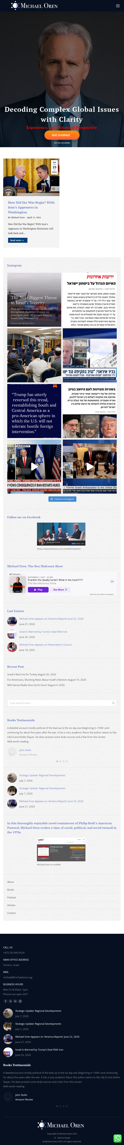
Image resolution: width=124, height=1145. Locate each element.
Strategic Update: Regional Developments (42, 775)
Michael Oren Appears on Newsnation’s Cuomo (45, 644)
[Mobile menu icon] (118, 6)
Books (10, 889)
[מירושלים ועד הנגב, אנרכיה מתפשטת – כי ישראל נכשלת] (90, 300)
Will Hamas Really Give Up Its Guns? (27, 685)
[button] (57, 761)
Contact (11, 913)
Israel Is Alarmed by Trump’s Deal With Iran (43, 631)
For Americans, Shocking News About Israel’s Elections (37, 679)
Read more (15, 240)
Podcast (11, 897)
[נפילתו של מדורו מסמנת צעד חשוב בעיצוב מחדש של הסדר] (90, 411)
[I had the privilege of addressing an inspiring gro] (34, 355)
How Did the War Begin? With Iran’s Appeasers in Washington (31, 207)
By (16, 217)
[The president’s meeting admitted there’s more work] (34, 467)
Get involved (61, 135)
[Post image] (12, 621)
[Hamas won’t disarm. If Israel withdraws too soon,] (90, 467)
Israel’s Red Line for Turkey (22, 674)
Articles (11, 905)
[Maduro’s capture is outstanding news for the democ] (34, 411)
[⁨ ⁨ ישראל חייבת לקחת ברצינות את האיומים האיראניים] (90, 355)
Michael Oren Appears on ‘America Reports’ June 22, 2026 (51, 618)
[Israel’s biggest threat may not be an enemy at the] (34, 300)
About (10, 881)
